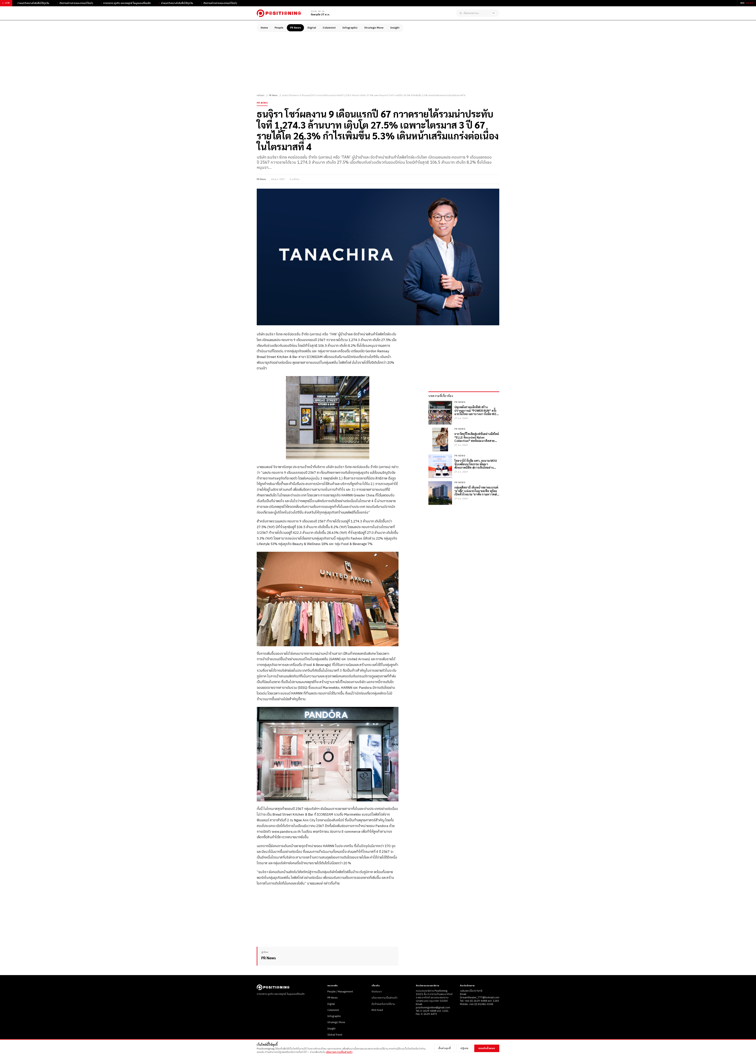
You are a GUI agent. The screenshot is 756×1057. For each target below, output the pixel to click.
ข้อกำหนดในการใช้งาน (383, 1004)
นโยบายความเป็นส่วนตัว (384, 998)
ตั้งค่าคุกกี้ (444, 1048)
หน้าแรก (260, 95)
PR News (295, 28)
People (279, 28)
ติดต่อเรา (377, 991)
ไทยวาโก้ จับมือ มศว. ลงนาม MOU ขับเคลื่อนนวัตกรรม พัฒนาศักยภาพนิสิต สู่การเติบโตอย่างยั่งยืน (475, 464)
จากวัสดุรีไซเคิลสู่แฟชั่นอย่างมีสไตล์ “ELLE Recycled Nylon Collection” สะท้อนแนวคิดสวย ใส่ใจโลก (476, 437)
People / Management (340, 991)
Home (264, 28)
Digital (312, 28)
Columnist (329, 28)
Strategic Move (374, 28)
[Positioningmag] (279, 13)
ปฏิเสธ (464, 1048)
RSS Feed (377, 1010)
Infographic (350, 28)
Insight (394, 28)
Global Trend (334, 1035)
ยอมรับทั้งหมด (486, 1048)
